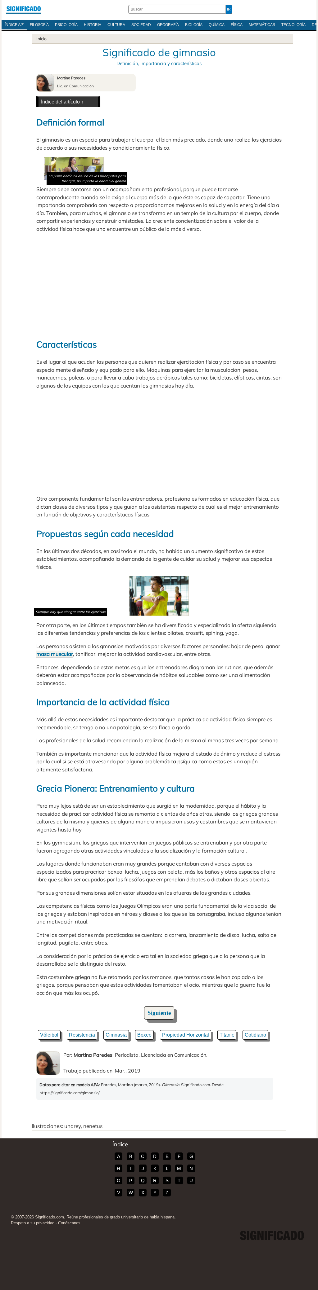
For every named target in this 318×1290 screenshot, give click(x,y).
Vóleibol (49, 1035)
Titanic (227, 1035)
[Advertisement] (159, 285)
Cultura (116, 25)
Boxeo (144, 1035)
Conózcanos (69, 1223)
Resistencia (82, 1035)
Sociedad (141, 25)
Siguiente (159, 1013)
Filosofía (39, 25)
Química (217, 25)
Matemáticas (262, 25)
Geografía (168, 25)
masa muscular (54, 654)
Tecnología (293, 25)
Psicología (66, 25)
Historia (92, 25)
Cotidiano (255, 1035)
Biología (193, 25)
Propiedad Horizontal (185, 1035)
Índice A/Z (14, 25)
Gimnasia (116, 1035)
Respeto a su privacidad (32, 1223)
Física (237, 25)
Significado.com (23, 9)
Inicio (41, 39)
